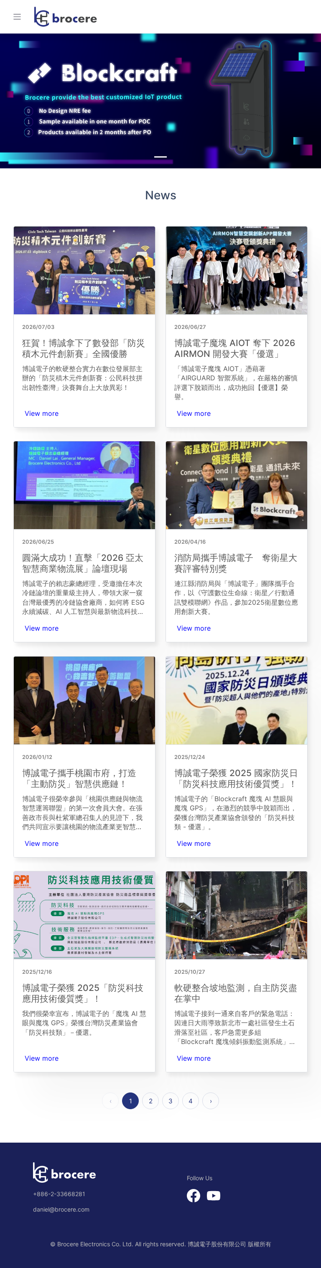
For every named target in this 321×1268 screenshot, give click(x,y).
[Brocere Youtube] (210, 1195)
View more (42, 413)
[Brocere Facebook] (193, 1195)
